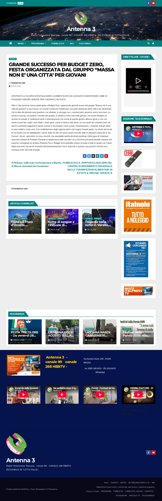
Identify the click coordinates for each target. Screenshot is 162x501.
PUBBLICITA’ (58, 43)
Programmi (38, 43)
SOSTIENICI (85, 43)
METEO (123, 483)
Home (106, 483)
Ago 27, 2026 (18, 340)
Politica (23, 329)
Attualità (15, 218)
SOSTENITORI (121, 496)
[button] (149, 43)
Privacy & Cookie (92, 491)
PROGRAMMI (106, 491)
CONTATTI (114, 483)
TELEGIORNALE (148, 496)
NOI (72, 43)
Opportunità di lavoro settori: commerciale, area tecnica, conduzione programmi (125, 487)
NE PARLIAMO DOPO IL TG (139, 483)
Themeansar (52, 489)
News (21, 43)
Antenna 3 (81, 28)
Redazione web (18, 83)
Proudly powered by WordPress (18, 489)
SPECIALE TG (134, 496)
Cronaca (13, 59)
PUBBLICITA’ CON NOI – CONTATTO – (140, 491)
